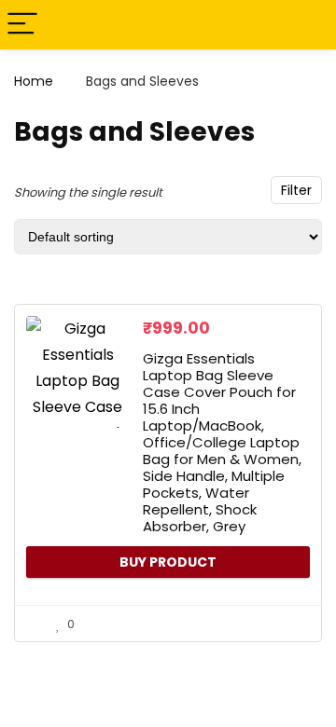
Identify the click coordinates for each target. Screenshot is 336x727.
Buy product (168, 562)
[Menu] (22, 24)
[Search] (307, 24)
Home (33, 81)
